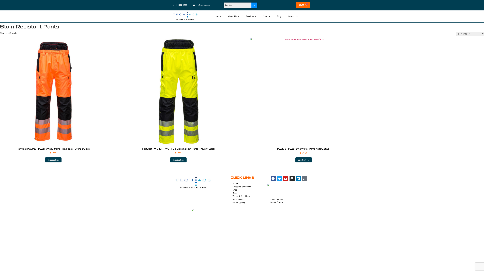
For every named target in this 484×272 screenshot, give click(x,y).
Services (250, 16)
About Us (232, 16)
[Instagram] (292, 178)
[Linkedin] (298, 178)
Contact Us (293, 16)
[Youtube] (285, 178)
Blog (279, 16)
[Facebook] (273, 178)
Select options (53, 160)
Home (218, 16)
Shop (265, 16)
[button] (233, 16)
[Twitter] (279, 178)
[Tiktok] (304, 178)
